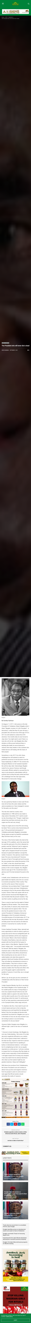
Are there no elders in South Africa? (15, 1140)
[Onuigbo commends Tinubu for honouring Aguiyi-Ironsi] (15, 1210)
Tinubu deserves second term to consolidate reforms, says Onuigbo (14, 1225)
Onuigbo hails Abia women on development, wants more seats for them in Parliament (15, 1193)
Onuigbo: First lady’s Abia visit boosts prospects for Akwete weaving (15, 1242)
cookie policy (9, 1316)
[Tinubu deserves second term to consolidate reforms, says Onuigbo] (15, 1171)
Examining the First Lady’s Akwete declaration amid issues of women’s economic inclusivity (15, 1238)
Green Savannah (5, 350)
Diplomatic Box (5, 342)
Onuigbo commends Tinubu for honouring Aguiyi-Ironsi (14, 1234)
